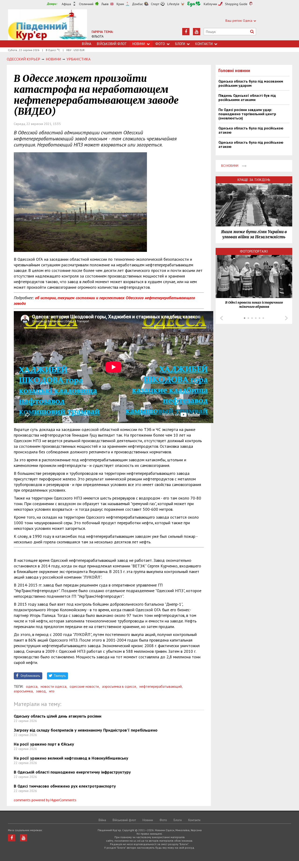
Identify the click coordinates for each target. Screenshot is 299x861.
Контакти (204, 44)
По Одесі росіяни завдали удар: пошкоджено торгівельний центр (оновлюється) (247, 113)
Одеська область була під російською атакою (250, 130)
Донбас (137, 4)
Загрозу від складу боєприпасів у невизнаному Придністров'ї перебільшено (85, 730)
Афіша (66, 4)
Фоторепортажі (254, 251)
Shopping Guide (236, 4)
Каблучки (210, 4)
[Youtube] (196, 31)
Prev (221, 318)
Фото (160, 44)
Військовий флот (112, 44)
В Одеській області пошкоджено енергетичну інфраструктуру (72, 772)
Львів (105, 4)
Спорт (155, 4)
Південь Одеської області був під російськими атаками (247, 97)
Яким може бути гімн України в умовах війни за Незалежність (254, 234)
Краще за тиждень (254, 179)
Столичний (86, 4)
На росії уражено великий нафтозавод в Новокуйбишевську (71, 758)
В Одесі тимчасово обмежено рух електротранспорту (65, 786)
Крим (120, 4)
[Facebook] (185, 31)
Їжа (193, 4)
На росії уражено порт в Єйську (44, 744)
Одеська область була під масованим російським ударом (250, 83)
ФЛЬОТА (97, 36)
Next (286, 318)
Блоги (180, 44)
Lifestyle (173, 4)
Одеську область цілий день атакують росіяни (57, 716)
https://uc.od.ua (47, 24)
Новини (138, 44)
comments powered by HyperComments (45, 800)
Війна (86, 44)
